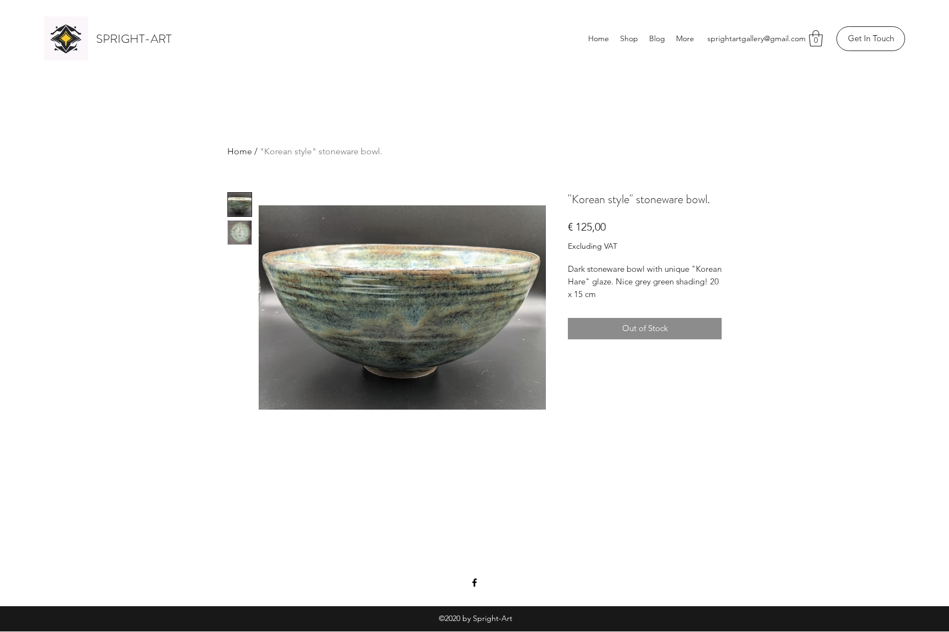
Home (239, 151)
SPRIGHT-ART (133, 38)
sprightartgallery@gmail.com (756, 38)
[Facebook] (474, 582)
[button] (816, 38)
